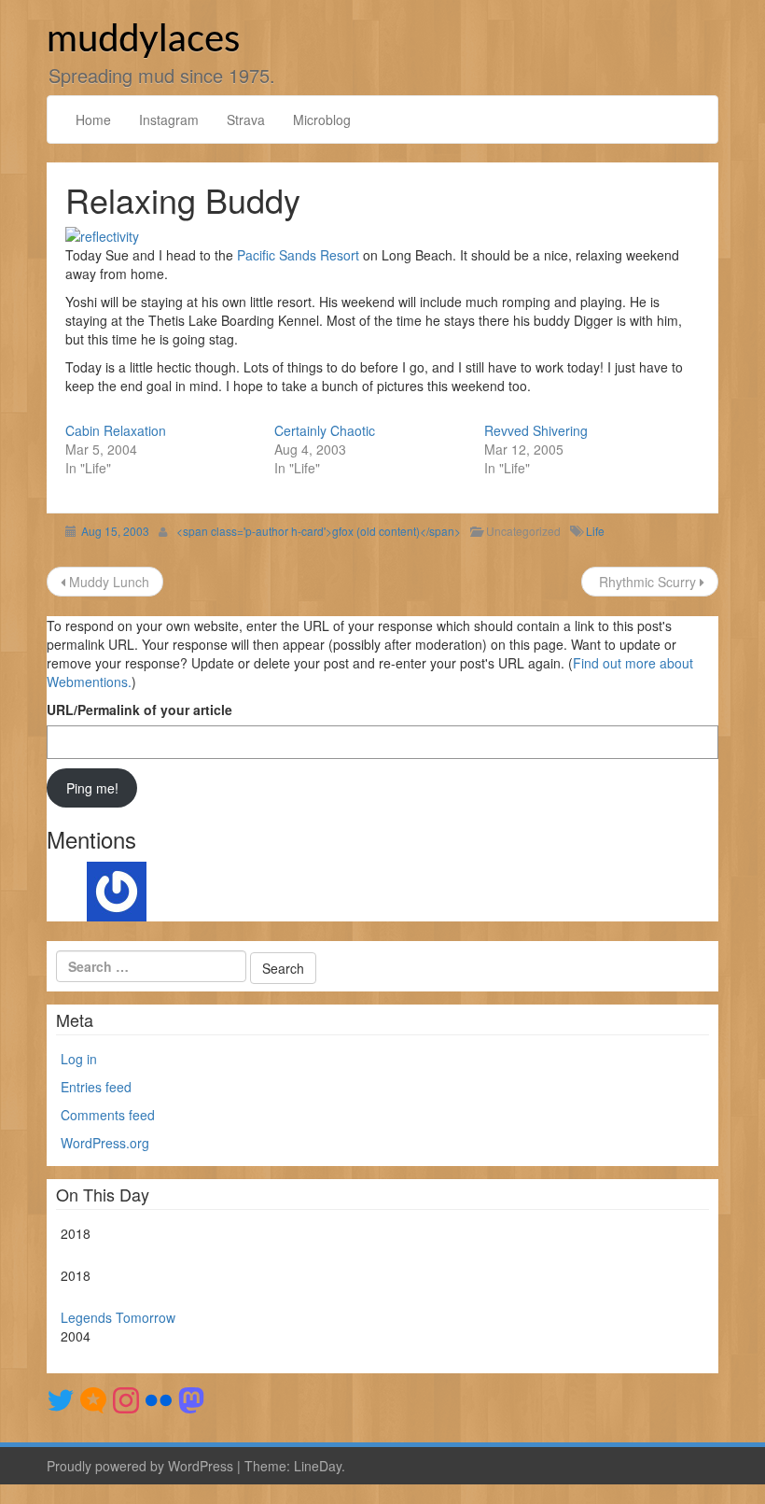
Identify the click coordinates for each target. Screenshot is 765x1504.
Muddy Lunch (107, 581)
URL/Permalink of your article (139, 709)
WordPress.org (105, 1142)
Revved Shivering (536, 430)
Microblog (322, 119)
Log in (79, 1058)
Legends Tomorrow (118, 1317)
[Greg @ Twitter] (61, 1397)
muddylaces (143, 40)
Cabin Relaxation (115, 430)
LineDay (317, 1465)
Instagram (169, 119)
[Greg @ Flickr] (159, 1397)
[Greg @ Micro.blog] (93, 1397)
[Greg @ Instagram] (126, 1397)
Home (93, 119)
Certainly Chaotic (324, 430)
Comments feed (108, 1114)
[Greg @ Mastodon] (191, 1397)
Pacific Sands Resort (298, 255)
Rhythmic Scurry (647, 581)
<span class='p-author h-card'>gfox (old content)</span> (318, 531)
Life (595, 531)
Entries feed (96, 1086)
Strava (246, 119)
